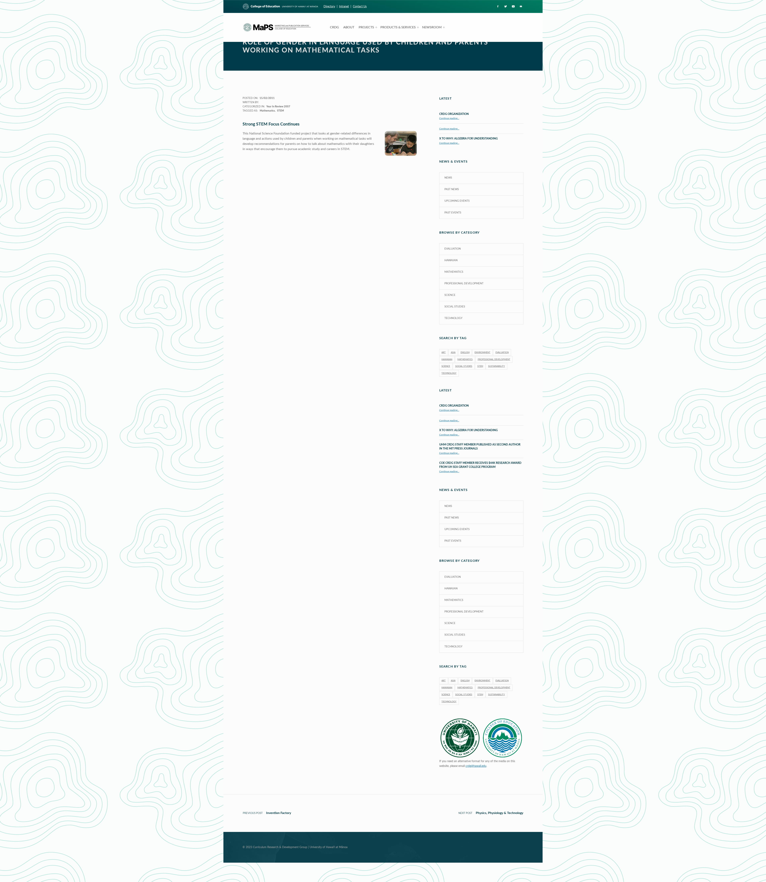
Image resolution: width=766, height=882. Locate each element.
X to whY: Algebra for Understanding (468, 138)
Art (443, 352)
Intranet (344, 6)
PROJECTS (366, 27)
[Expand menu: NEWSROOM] (444, 27)
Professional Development (464, 283)
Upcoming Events (457, 201)
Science (449, 295)
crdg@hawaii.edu (476, 765)
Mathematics (267, 111)
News (448, 178)
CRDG (334, 27)
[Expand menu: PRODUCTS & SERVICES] (418, 27)
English (465, 352)
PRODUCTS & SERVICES (398, 27)
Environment (482, 352)
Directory (329, 6)
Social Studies (454, 306)
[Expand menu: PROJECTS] (376, 27)
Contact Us (360, 6)
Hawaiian (451, 260)
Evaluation (452, 249)
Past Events (452, 212)
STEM (280, 111)
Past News (451, 189)
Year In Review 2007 (278, 106)
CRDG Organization (454, 114)
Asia (453, 352)
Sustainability (496, 366)
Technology (453, 318)
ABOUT (348, 27)
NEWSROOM (432, 27)
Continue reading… (449, 118)
